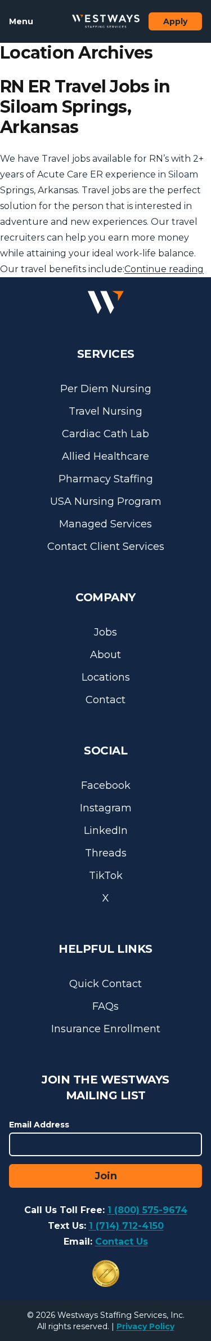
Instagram (106, 808)
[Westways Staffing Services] (106, 21)
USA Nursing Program (105, 501)
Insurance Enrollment (105, 1029)
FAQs (105, 1006)
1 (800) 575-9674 (147, 1210)
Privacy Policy (145, 1326)
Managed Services (105, 524)
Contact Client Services (105, 546)
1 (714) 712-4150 (126, 1225)
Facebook (106, 785)
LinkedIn (106, 830)
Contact (105, 700)
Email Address (39, 1125)
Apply (175, 21)
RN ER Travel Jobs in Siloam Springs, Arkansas (85, 106)
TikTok (106, 875)
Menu (21, 21)
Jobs (105, 632)
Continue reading (164, 269)
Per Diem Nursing (105, 389)
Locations (106, 677)
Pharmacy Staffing (106, 479)
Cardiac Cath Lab (105, 434)
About (105, 655)
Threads (106, 853)
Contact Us (121, 1241)
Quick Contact (105, 984)
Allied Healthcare (105, 456)
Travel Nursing (105, 411)
